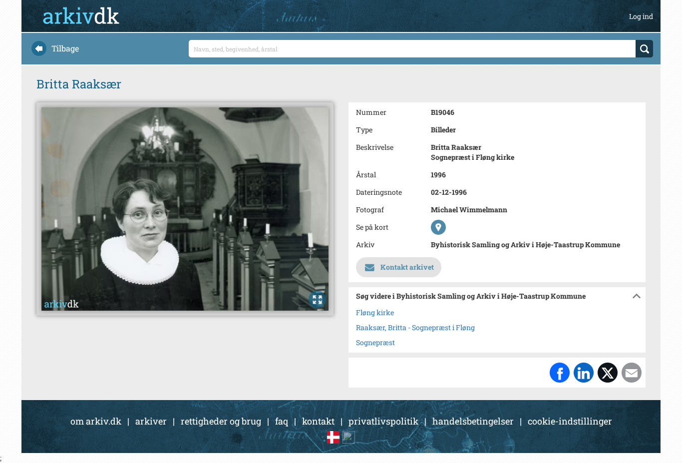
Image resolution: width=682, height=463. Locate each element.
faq (281, 421)
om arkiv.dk (95, 421)
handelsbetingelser (473, 421)
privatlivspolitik (383, 421)
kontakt (318, 421)
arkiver (151, 421)
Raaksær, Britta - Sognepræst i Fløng (415, 327)
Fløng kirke (375, 312)
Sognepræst (375, 342)
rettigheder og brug (221, 421)
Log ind (641, 16)
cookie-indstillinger (570, 421)
